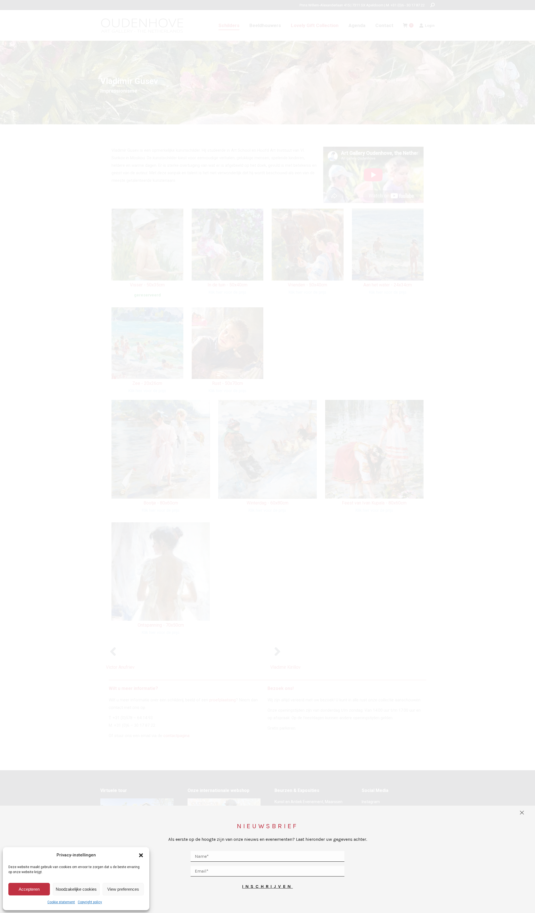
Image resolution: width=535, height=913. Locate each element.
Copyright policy (90, 902)
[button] (141, 855)
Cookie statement (61, 902)
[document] (267, 456)
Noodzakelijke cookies (76, 889)
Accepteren (29, 889)
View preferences (123, 889)
